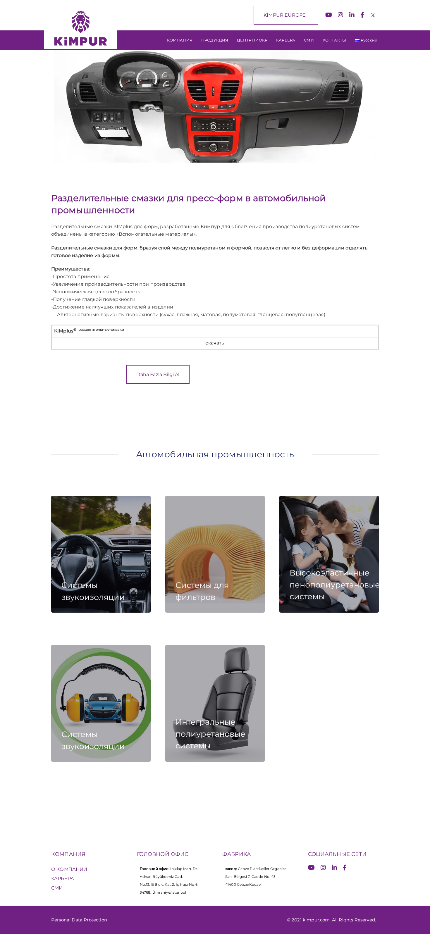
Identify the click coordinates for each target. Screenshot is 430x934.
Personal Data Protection (79, 920)
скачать (214, 343)
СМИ (57, 888)
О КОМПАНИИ (69, 869)
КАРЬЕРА (62, 878)
